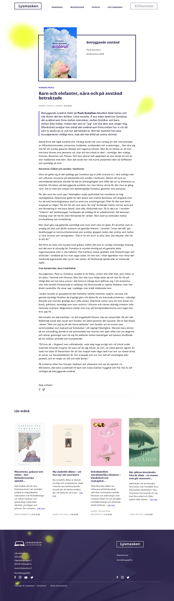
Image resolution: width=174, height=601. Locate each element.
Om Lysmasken (115, 7)
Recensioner (77, 7)
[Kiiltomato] (143, 8)
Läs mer (41, 508)
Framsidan (57, 7)
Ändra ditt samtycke (58, 585)
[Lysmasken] (28, 8)
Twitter (43, 389)
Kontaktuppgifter (22, 572)
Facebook (40, 389)
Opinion (96, 7)
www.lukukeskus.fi (23, 568)
